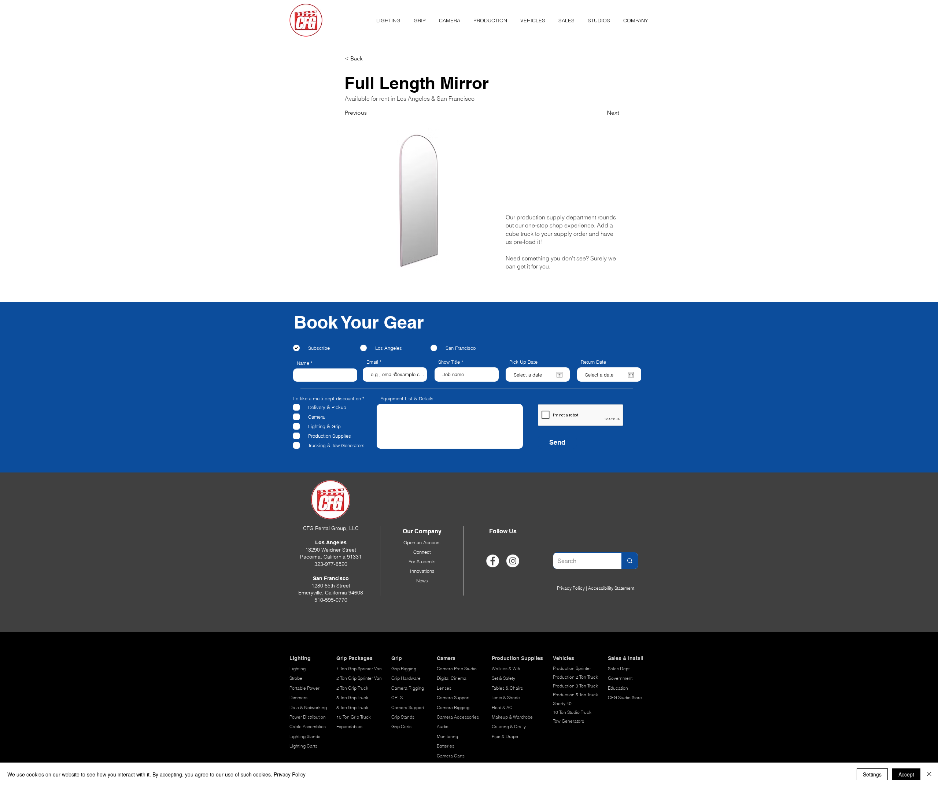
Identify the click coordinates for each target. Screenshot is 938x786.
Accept (906, 774)
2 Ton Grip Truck (352, 688)
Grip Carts (401, 726)
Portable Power (304, 688)
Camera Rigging (407, 688)
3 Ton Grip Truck (352, 697)
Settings (872, 774)
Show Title (449, 362)
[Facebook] (492, 561)
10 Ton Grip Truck (353, 717)
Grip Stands (402, 717)
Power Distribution (307, 717)
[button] (388, 17)
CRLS (397, 697)
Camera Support (407, 707)
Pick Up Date (523, 362)
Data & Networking (308, 707)
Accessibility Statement (611, 588)
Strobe (295, 678)
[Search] (629, 561)
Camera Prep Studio (457, 668)
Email (372, 362)
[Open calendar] (559, 375)
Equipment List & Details (406, 398)
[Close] (929, 774)
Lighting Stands (304, 736)
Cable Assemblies (307, 726)
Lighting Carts (303, 746)
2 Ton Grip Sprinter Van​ (359, 678)
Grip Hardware (406, 678)
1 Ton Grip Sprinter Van (359, 668)
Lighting (297, 668)
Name (303, 363)
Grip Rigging (403, 668)
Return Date (593, 362)
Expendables (349, 726)
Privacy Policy (571, 588)
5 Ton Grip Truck (352, 707)
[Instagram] (512, 561)
